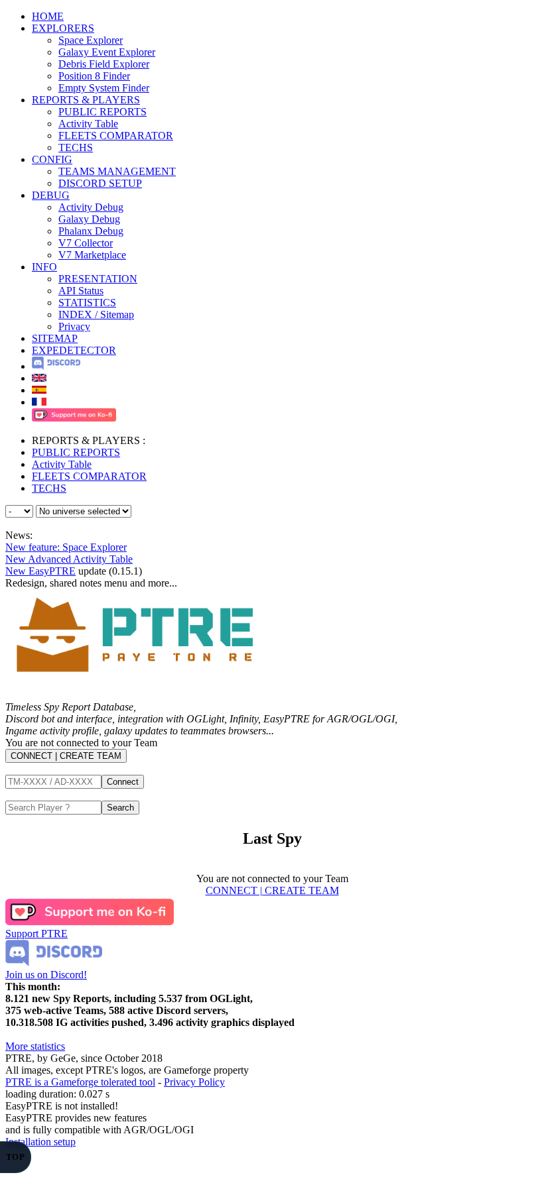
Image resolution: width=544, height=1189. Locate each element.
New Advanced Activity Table (69, 559)
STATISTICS (87, 302)
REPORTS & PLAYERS (86, 99)
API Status (80, 290)
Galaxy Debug (89, 219)
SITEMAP (55, 338)
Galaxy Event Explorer (106, 52)
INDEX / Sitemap (96, 314)
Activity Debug (90, 207)
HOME (48, 16)
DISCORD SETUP (100, 183)
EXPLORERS (63, 28)
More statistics (35, 1046)
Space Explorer (90, 40)
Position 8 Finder (94, 76)
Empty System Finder (103, 87)
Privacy (74, 326)
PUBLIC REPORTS (102, 111)
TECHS (75, 147)
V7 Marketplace (92, 254)
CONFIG (52, 159)
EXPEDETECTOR (74, 350)
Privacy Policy (194, 1082)
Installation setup (40, 1141)
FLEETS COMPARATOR (115, 135)
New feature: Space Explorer (66, 547)
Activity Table (88, 123)
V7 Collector (85, 243)
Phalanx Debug (90, 231)
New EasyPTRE (40, 571)
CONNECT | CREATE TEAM (66, 756)
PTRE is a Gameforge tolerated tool (80, 1082)
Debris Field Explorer (103, 64)
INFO (44, 266)
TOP (15, 1157)
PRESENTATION (97, 278)
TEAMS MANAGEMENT (117, 171)
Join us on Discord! (46, 974)
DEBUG (51, 195)
